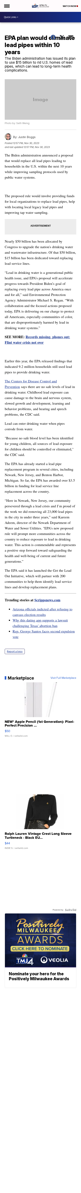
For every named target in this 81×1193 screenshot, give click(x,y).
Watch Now (69, 6)
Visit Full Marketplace (63, 678)
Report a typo (15, 651)
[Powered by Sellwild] (70, 910)
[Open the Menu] (6, 6)
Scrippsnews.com (47, 600)
